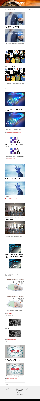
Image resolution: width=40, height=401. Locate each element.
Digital (18, 391)
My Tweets (29, 9)
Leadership (6, 315)
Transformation (15, 274)
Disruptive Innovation (21, 274)
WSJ (16, 395)
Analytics (18, 389)
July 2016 (6, 391)
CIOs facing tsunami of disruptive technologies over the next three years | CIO (14, 109)
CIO (20, 390)
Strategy (13, 274)
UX (22, 394)
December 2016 (7, 390)
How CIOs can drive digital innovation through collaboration (12, 86)
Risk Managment (18, 393)
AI (16, 389)
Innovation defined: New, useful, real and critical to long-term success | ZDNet (15, 256)
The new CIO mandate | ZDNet (12, 294)
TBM (18, 394)
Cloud (22, 390)
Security (23, 393)
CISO (21, 390)
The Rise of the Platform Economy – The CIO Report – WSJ (12, 239)
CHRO (18, 390)
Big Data (20, 389)
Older (7, 384)
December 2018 (7, 389)
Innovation (8, 274)
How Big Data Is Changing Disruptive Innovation (11, 339)
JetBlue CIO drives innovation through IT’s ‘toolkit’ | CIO (12, 45)
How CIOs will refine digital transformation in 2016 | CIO (12, 378)
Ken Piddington (20, 3)
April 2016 (6, 392)
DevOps (17, 391)
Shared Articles (10, 274)
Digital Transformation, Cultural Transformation (11, 158)
